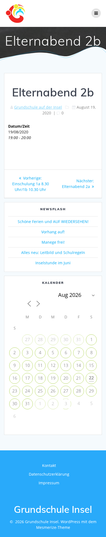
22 (91, 378)
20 (65, 378)
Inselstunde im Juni (53, 262)
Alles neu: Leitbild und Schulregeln (53, 252)
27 (27, 340)
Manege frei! (53, 242)
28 (40, 340)
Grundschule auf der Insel (38, 107)
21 (78, 378)
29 (53, 340)
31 (78, 340)
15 (91, 365)
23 (14, 391)
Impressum (49, 482)
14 (78, 365)
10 (27, 365)
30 (65, 340)
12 (53, 365)
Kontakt (49, 465)
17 (27, 378)
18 (40, 378)
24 (27, 391)
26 (53, 391)
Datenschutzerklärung (49, 474)
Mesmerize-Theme (53, 527)
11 (40, 365)
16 (14, 378)
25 (40, 391)
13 (65, 365)
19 (53, 378)
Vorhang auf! (53, 231)
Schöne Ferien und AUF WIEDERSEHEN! (53, 221)
